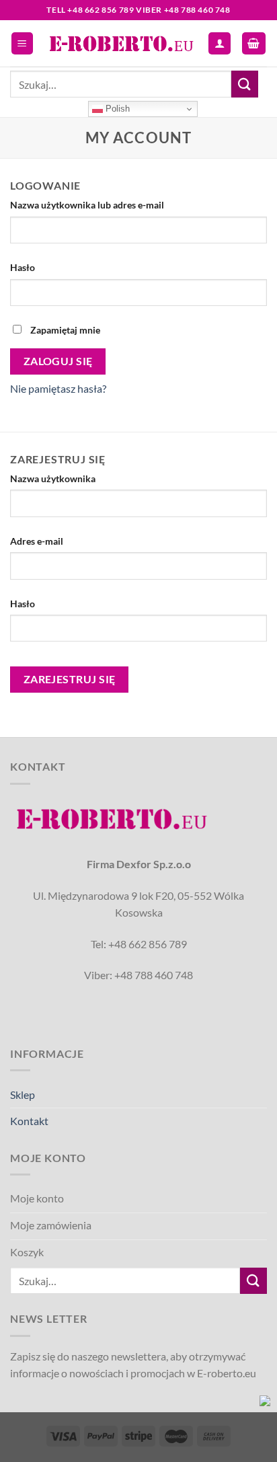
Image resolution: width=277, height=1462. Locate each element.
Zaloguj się (58, 361)
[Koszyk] (254, 43)
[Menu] (22, 43)
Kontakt (29, 1120)
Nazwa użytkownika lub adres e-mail (90, 204)
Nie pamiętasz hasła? (58, 388)
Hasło (25, 267)
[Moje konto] (219, 43)
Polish (116, 109)
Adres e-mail (39, 541)
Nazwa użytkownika (56, 478)
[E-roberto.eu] (121, 43)
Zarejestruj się (70, 679)
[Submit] (244, 84)
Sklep (22, 1094)
